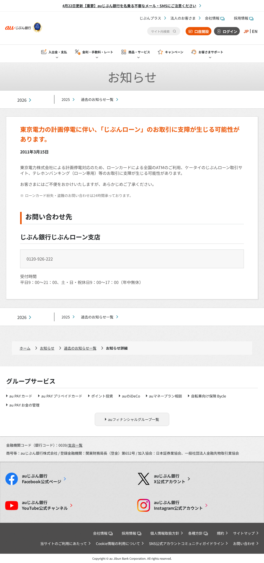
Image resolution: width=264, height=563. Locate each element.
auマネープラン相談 (165, 396)
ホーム (25, 348)
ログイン (230, 31)
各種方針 (195, 533)
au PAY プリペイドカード (61, 396)
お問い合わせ (244, 543)
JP (246, 31)
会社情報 (212, 18)
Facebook (41, 479)
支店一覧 (75, 445)
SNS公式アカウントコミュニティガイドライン (186, 543)
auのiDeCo (131, 396)
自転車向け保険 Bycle (208, 396)
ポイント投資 (102, 396)
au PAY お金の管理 (24, 405)
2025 (66, 99)
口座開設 (201, 31)
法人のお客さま (183, 18)
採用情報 (241, 18)
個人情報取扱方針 (164, 533)
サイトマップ (244, 533)
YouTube (45, 505)
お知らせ (47, 348)
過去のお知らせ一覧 (97, 99)
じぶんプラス (150, 18)
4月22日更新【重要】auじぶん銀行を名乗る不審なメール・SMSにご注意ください (129, 5)
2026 (22, 100)
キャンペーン (174, 52)
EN (255, 31)
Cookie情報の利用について (118, 543)
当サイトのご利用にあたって (63, 543)
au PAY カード (20, 396)
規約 (220, 533)
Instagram (178, 505)
